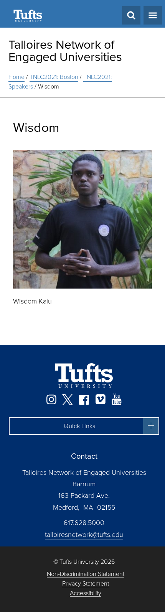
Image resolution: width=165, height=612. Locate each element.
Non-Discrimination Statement (85, 574)
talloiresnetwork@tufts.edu (84, 535)
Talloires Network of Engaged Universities (65, 50)
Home (16, 76)
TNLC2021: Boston (54, 76)
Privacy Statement (85, 584)
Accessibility (85, 593)
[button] (84, 426)
